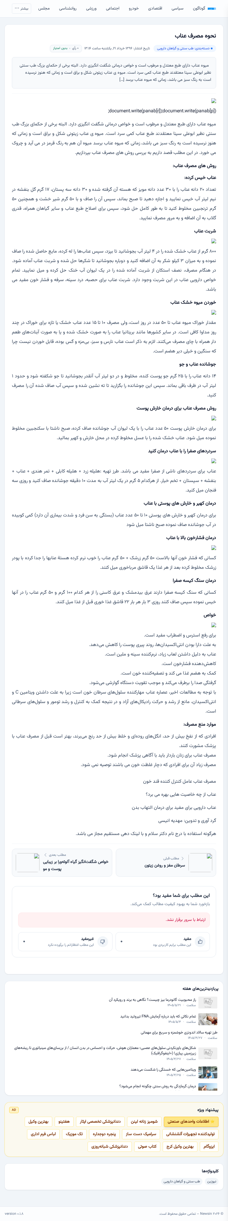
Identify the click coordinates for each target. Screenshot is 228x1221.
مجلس (44, 8)
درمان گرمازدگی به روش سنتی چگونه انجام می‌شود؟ (157, 1086)
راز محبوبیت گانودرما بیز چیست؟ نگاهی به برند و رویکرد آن (152, 1000)
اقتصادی (155, 8)
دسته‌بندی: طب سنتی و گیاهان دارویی (183, 48)
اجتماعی (112, 8)
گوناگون (199, 8)
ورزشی (91, 8)
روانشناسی (68, 8)
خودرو (134, 8)
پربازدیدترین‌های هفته (200, 989)
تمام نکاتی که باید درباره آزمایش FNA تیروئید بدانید (158, 1017)
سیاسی (177, 8)
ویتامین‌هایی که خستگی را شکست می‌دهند (163, 1070)
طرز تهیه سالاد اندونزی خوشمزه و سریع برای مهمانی (179, 1033)
